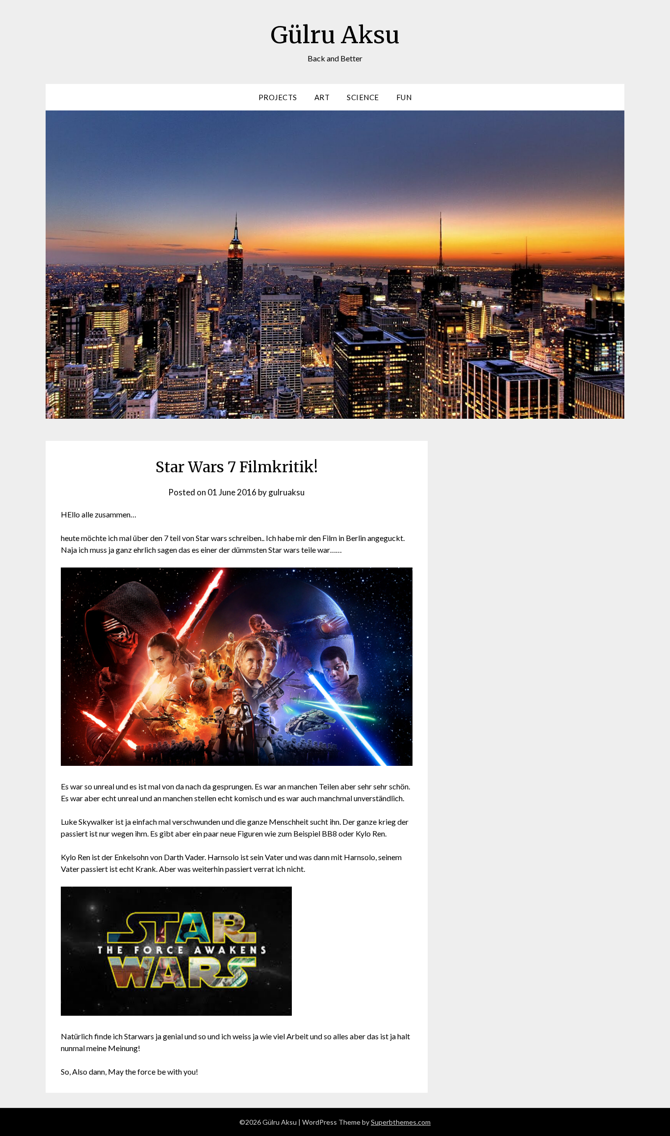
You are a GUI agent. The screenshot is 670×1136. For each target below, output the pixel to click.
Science (363, 97)
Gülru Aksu (335, 35)
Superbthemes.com (401, 1122)
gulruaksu (286, 492)
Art (322, 97)
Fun (404, 97)
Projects (277, 97)
